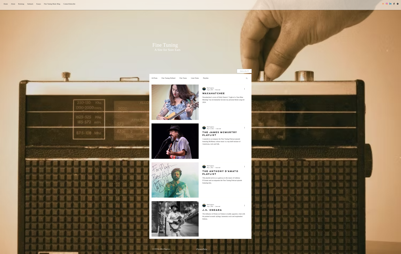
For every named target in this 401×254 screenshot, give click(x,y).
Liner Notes (195, 78)
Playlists (205, 78)
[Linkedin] (390, 4)
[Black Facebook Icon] (394, 4)
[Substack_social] (383, 4)
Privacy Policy (201, 249)
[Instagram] (386, 4)
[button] (247, 78)
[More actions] (245, 89)
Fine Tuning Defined (168, 78)
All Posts (154, 78)
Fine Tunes (183, 78)
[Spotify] (397, 4)
